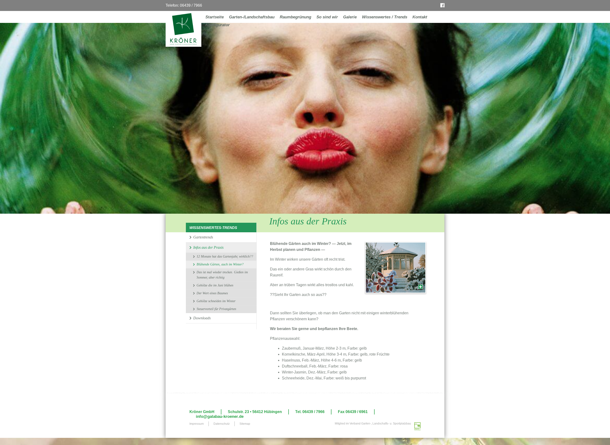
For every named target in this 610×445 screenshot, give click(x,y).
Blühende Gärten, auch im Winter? (220, 264)
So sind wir (327, 17)
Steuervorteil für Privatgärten (216, 309)
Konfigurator (217, 25)
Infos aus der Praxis (208, 247)
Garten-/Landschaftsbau (251, 17)
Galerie (350, 17)
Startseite (214, 17)
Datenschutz (222, 423)
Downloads (201, 318)
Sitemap (244, 423)
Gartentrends (202, 237)
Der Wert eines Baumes (212, 293)
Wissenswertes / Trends (384, 17)
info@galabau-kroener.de (220, 416)
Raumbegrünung (295, 17)
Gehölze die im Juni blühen (215, 285)
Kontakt (419, 17)
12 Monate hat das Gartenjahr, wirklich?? (225, 256)
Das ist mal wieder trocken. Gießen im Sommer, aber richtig (222, 274)
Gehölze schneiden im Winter (216, 301)
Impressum (196, 423)
